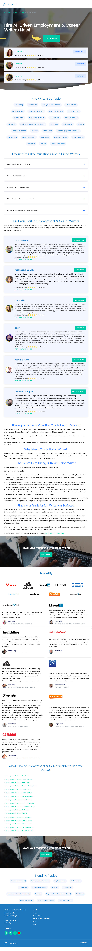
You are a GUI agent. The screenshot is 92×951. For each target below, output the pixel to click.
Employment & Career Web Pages (18, 783)
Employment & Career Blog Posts (17, 776)
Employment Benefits (56, 111)
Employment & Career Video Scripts (18, 800)
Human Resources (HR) (36, 111)
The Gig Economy (17, 111)
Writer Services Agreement (41, 919)
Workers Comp (68, 124)
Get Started (51, 38)
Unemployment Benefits (37, 118)
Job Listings (31, 144)
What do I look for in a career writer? (18, 187)
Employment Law (78, 137)
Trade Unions (45, 137)
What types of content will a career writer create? (22, 210)
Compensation (19, 118)
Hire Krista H (79, 300)
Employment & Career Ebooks (16, 813)
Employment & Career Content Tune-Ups (20, 807)
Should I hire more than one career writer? (20, 199)
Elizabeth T (20, 51)
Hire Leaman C (79, 240)
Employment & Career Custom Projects (20, 803)
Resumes (81, 124)
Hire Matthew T (78, 391)
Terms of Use (37, 916)
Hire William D (79, 360)
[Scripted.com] (9, 4)
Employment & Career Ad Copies (17, 810)
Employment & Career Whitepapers (18, 824)
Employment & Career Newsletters (18, 789)
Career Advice (47, 131)
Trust (34, 924)
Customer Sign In (10, 920)
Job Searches (12, 137)
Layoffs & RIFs (32, 105)
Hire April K (80, 270)
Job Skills (43, 144)
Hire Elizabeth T (79, 51)
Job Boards (11, 124)
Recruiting (34, 131)
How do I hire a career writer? (16, 176)
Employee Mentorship (19, 131)
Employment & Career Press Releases (19, 779)
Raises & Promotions (58, 144)
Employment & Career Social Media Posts (20, 797)
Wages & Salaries (73, 111)
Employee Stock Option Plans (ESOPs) (32, 124)
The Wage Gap (55, 118)
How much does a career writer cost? (19, 164)
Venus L (18, 76)
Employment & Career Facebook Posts (19, 827)
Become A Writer (10, 913)
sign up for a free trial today (54, 533)
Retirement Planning (60, 137)
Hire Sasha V (80, 64)
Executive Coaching (71, 118)
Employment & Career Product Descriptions (21, 786)
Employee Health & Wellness (51, 105)
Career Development (28, 137)
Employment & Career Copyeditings (18, 817)
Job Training (19, 105)
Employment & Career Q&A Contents (19, 821)
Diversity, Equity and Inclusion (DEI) (68, 131)
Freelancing (54, 124)
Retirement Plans (71, 105)
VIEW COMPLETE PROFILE (23, 259)
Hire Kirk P (80, 328)
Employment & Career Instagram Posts (20, 831)
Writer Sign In (9, 923)
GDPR (34, 921)
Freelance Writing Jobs (12, 916)
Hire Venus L (80, 76)
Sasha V (18, 63)
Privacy (35, 913)
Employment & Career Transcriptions (19, 793)
